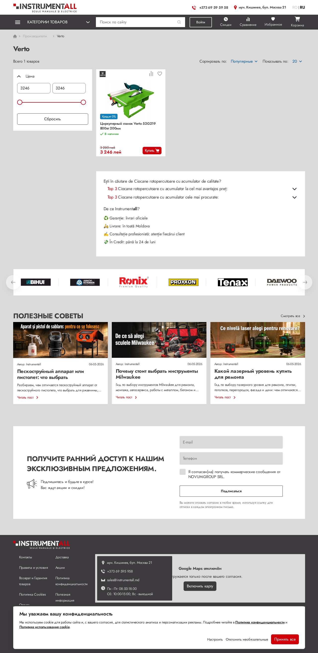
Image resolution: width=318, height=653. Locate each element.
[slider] (19, 102)
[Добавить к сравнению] (151, 74)
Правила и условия (33, 567)
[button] (179, 22)
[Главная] (45, 7)
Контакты (25, 557)
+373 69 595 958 (120, 571)
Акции (60, 567)
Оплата (24, 604)
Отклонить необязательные (247, 639)
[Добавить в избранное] (160, 74)
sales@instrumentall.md (123, 579)
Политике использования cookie (44, 626)
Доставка (62, 557)
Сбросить (52, 119)
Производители (35, 36)
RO (295, 7)
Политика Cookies (32, 594)
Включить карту (200, 586)
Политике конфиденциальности (259, 622)
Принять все (285, 639)
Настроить (215, 639)
